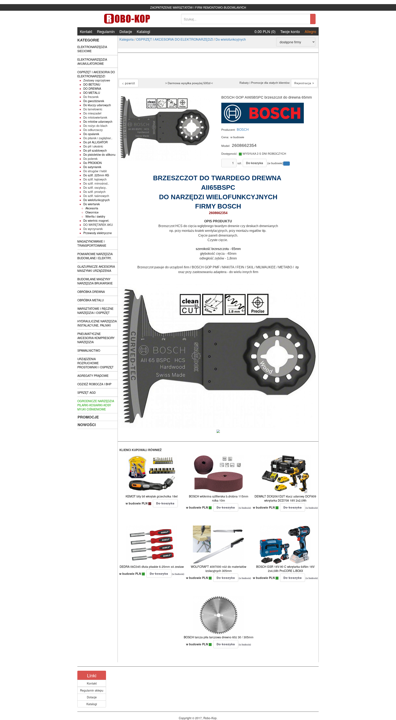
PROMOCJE (88, 417)
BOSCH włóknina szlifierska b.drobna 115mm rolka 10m (218, 498)
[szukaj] (313, 19)
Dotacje (125, 31)
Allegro (310, 31)
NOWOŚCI (87, 424)
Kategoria (126, 39)
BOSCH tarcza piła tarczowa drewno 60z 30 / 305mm (218, 637)
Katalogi (143, 31)
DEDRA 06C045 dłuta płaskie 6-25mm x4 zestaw (152, 566)
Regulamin (106, 31)
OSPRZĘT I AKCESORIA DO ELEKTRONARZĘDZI (174, 39)
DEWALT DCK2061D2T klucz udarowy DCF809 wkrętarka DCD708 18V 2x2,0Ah (285, 498)
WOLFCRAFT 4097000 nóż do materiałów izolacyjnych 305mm (218, 568)
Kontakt (86, 31)
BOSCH (243, 129)
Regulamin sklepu (91, 690)
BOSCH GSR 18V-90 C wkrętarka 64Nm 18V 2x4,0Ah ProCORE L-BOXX (285, 568)
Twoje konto (290, 31)
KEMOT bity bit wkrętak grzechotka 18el (152, 496)
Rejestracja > (304, 83)
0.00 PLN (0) (265, 31)
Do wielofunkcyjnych (231, 39)
